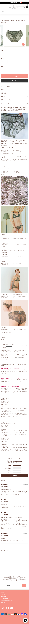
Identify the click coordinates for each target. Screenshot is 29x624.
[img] (4, 484)
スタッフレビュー (5, 103)
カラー (3, 89)
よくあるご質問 (4, 598)
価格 (2, 50)
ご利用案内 (3, 596)
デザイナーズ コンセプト (7, 86)
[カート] (23, 7)
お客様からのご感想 (6, 99)
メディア (3, 594)
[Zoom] (23, 44)
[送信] (24, 585)
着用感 (3, 96)
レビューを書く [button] (14, 475)
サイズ (3, 58)
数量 (2, 66)
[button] (8, 465)
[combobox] (14, 11)
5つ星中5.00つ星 (18, 461)
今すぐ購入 (14, 80)
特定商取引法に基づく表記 (7, 600)
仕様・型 (3, 93)
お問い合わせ (4, 602)
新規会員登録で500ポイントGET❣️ (14, 2)
